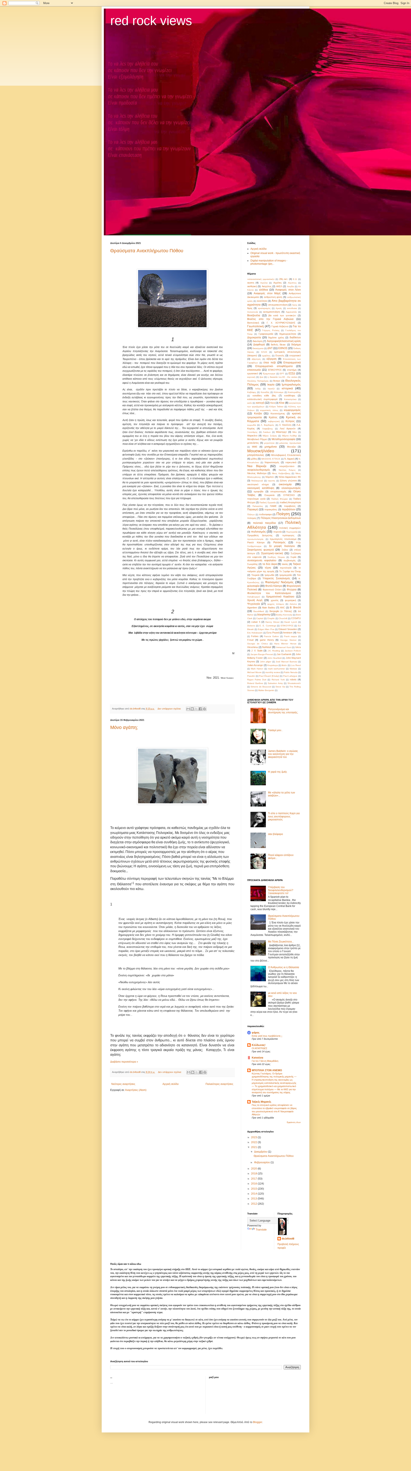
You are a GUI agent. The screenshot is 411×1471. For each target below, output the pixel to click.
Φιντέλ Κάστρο (273, 585)
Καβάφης (251, 392)
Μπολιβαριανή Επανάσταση (286, 455)
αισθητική (252, 286)
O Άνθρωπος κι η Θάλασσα (283, 967)
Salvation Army (275, 683)
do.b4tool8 (288, 1238)
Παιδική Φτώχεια (279, 499)
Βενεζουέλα (253, 315)
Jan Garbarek (284, 654)
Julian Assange (255, 665)
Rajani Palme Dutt (256, 679)
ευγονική (251, 377)
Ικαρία (270, 384)
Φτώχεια (291, 589)
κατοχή (260, 402)
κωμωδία (251, 425)
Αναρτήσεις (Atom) (135, 1090)
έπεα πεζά (269, 362)
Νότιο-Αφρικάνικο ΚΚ (290, 477)
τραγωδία (269, 575)
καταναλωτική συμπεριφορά (262, 399)
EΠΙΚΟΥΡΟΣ (287, 625)
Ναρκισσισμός (272, 462)
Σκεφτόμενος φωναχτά (260, 549)
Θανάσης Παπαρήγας (258, 381)
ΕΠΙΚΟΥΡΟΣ (275, 370)
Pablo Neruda (291, 672)
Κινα (272, 403)
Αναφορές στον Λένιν (288, 289)
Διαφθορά (259, 344)
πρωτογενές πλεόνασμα (283, 539)
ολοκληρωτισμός (291, 488)
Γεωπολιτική (255, 326)
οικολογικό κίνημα (258, 484)
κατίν (249, 403)
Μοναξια (291, 446)
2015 (254, 1188)
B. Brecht (295, 607)
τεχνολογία (285, 567)
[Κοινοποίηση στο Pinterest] (204, 709)
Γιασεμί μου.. (275, 730)
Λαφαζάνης (267, 428)
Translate (261, 1229)
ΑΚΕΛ (279, 286)
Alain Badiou (268, 607)
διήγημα (296, 344)
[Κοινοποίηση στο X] (196, 709)
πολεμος (251, 518)
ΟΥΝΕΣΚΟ (289, 495)
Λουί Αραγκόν (287, 428)
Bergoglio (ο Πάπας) (281, 611)
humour (266, 647)
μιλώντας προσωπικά (290, 443)
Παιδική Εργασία (267, 502)
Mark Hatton (257, 669)
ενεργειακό (295, 355)
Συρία (293, 557)
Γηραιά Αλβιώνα (279, 326)
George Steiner (288, 640)
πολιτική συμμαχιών (290, 528)
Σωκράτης (252, 564)
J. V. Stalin (257, 650)
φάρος (255, 1032)
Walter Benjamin (266, 690)
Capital (259, 618)
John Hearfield (274, 658)
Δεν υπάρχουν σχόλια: (170, 708)
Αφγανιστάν (291, 312)
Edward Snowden (287, 629)
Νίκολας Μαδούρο (257, 473)
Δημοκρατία (254, 337)
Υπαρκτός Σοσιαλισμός (276, 578)
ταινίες (285, 564)
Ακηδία (290, 286)
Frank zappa (290, 636)
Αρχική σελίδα (170, 1084)
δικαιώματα (258, 348)
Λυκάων (267, 432)
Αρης (294, 305)
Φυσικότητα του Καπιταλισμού (269, 593)
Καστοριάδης (294, 392)
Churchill (283, 618)
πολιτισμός (258, 531)
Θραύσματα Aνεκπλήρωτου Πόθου (146, 250)
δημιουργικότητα (287, 334)
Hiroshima (252, 647)
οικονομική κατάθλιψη (260, 488)
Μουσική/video (260, 451)
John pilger (265, 661)
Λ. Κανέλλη (285, 425)
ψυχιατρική (290, 600)
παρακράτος (270, 509)
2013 (254, 1198)
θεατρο (276, 380)
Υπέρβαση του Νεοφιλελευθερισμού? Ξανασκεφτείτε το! (280, 890)
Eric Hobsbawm (254, 633)
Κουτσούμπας (278, 413)
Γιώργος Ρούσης (271, 330)
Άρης (249, 308)
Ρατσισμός (279, 542)
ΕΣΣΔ (292, 373)
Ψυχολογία (253, 603)
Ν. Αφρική (289, 458)
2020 (254, 1168)
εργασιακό (252, 373)
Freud (250, 640)
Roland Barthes (255, 683)
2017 (254, 1178)
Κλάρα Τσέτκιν (276, 406)
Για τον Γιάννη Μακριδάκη (265, 1061)
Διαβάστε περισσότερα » (124, 1061)
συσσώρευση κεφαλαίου (261, 560)
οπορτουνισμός (278, 491)
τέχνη (268, 567)
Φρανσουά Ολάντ (272, 589)
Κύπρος (290, 421)
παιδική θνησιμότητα (290, 502)
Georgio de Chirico (257, 643)
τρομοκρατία (285, 575)
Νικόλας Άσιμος (287, 470)
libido (284, 665)
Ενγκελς (279, 355)
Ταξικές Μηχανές (261, 1101)
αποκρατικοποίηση (278, 304)
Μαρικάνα (252, 435)
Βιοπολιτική (253, 322)
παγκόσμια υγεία (256, 498)
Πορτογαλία (292, 532)
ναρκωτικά (290, 462)
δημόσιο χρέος (276, 337)
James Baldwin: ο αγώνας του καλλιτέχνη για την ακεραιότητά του (283, 754)
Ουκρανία (269, 495)
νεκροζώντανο (286, 466)
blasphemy (263, 614)
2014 (254, 1193)
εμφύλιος (266, 355)
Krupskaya (272, 665)
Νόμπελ (269, 477)
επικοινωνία (254, 369)
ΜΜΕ (254, 446)
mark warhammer (276, 669)
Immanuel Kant (283, 647)
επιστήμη (291, 370)
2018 (254, 1173)
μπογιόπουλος (255, 455)
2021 (254, 1147)
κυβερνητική (274, 421)
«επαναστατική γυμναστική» (261, 279)
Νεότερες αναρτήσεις (123, 1084)
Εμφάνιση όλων (294, 1122)
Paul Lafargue (290, 676)
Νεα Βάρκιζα (256, 466)
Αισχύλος (266, 286)
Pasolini (251, 676)
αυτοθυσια (292, 308)
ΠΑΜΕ (273, 506)
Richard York (278, 679)
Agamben (252, 607)
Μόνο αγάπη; (124, 727)
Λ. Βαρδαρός (267, 425)
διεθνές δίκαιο (278, 344)
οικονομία (285, 484)
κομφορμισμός (292, 410)
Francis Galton (271, 636)
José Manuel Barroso (286, 661)
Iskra (298, 647)
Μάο (294, 432)
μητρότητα (269, 443)
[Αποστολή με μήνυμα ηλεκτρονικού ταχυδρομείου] (188, 709)
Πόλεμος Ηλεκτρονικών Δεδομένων (281, 518)
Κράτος (273, 417)
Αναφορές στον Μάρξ (267, 293)
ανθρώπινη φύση (273, 297)
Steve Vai (280, 686)
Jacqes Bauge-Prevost (261, 654)
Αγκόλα (264, 283)
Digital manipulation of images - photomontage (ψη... (268, 262)
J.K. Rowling (274, 651)
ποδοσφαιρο (265, 514)
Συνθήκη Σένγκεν (276, 557)
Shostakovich (294, 683)
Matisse (293, 669)
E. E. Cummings (267, 625)
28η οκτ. (283, 279)
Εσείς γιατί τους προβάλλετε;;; (267, 1036)
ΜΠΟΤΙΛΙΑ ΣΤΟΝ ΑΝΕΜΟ (267, 1070)
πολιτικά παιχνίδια (264, 522)
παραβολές (290, 506)
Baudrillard (258, 611)
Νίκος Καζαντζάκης (281, 473)
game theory (267, 640)
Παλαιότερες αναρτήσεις (219, 1084)
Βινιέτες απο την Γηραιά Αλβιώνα (270, 319)
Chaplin (271, 618)
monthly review (272, 672)
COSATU (296, 618)
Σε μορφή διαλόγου (282, 546)
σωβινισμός (290, 560)
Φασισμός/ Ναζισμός (279, 582)
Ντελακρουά (257, 480)
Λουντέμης (252, 432)
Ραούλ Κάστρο (256, 542)
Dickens (251, 625)
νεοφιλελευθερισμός (258, 469)
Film (299, 633)
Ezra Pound (273, 632)
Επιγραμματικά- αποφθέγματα (274, 366)
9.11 (295, 279)
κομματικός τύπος (269, 410)
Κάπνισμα (278, 392)
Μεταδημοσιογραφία (283, 439)
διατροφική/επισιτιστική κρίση (284, 341)
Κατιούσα (257, 1057)
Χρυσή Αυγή (254, 600)
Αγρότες (277, 282)
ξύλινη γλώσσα (288, 480)
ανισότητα (262, 301)
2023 (254, 1137)
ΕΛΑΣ (264, 352)
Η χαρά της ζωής (277, 771)
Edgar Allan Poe (266, 629)
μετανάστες (253, 443)
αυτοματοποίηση (271, 312)
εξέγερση (272, 358)
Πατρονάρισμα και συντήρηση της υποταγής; (283, 711)
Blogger (257, 1422)
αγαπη (250, 282)
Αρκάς (279, 308)
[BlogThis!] (192, 709)
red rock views (151, 20)
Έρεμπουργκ (269, 373)
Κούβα (258, 413)
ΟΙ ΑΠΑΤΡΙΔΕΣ (259, 1048)
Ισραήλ (271, 388)
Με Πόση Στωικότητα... (281, 941)
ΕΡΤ (282, 373)
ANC (282, 607)
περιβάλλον (288, 509)
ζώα (261, 377)
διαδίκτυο (295, 337)
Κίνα (281, 402)
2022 (254, 1142)
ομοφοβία (258, 491)
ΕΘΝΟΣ (282, 348)
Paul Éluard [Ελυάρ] (269, 676)
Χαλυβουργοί (253, 597)
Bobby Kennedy (284, 615)
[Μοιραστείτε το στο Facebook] (200, 709)
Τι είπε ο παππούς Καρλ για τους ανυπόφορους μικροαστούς (284, 816)
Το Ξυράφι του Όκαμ (290, 571)
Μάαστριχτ (281, 432)
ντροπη (271, 480)
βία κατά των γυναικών (282, 315)
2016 (254, 1183)
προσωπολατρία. (255, 539)
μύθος (254, 458)
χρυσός (274, 600)
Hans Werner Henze (285, 643)
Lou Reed (296, 665)
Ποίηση (283, 514)
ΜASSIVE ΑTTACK (270, 459)
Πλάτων (251, 514)
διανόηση (257, 341)
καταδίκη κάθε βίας (264, 395)
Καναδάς (265, 392)
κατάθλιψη (289, 395)
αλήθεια (263, 289)
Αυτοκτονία (252, 312)
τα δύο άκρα (269, 564)
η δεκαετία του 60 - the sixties (282, 377)
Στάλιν (285, 549)
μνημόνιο (271, 446)
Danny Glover (272, 622)
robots (293, 679)
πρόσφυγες (288, 535)
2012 (254, 1203)
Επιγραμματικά (292, 362)
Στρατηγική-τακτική (272, 553)
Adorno (293, 604)
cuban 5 (255, 622)
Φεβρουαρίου (262, 1162)
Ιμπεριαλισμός (291, 384)
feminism (287, 632)
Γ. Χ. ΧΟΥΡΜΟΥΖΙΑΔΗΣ (281, 322)
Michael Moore (254, 672)
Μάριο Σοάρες (270, 436)
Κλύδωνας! (258, 1045)
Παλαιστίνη (257, 506)
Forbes (255, 636)
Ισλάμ (258, 388)
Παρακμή (252, 509)
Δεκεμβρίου (261, 1151)
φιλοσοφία (253, 585)
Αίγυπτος (292, 283)
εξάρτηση (256, 359)
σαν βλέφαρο (275, 834)
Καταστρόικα (290, 399)
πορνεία (277, 531)
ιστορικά (287, 388)
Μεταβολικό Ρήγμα (257, 439)
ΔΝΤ (270, 348)
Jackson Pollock (293, 651)
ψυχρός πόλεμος (275, 604)
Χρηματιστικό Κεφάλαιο (280, 596)
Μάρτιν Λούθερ (289, 436)
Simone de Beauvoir (261, 686)
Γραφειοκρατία (266, 334)
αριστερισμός (264, 308)
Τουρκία (255, 575)
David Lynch (290, 622)
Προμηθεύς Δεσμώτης (260, 535)
